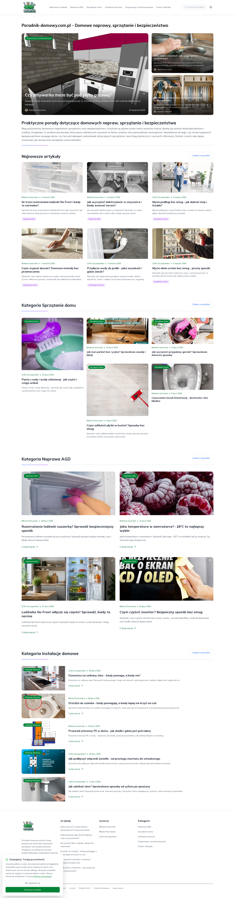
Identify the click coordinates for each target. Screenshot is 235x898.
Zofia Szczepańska (161, 197)
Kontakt (72, 888)
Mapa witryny (118, 888)
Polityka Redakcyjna (101, 888)
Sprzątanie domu (94, 7)
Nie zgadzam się (32, 883)
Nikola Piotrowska (95, 420)
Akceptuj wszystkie (32, 889)
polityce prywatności (42, 876)
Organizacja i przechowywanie (139, 7)
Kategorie (144, 820)
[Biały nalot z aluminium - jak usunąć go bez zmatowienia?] (182, 53)
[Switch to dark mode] (210, 7)
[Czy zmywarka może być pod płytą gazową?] (85, 74)
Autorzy (104, 820)
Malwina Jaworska (30, 197)
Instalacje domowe (113, 7)
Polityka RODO (84, 888)
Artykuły (65, 820)
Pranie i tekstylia (163, 7)
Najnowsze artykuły (58, 7)
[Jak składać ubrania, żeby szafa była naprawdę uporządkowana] (182, 95)
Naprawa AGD (76, 7)
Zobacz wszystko (201, 155)
